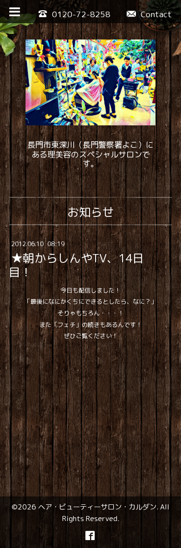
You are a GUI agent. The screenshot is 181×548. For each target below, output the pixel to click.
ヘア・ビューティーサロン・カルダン (97, 507)
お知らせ (90, 212)
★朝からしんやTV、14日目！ (76, 265)
